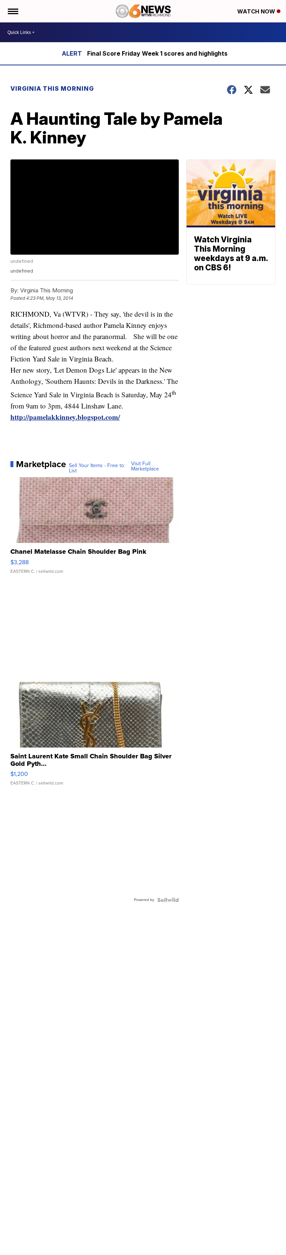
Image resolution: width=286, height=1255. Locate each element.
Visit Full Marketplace (145, 466)
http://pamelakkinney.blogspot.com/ (65, 417)
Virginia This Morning (52, 88)
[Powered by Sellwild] (168, 900)
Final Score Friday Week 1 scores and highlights (157, 53)
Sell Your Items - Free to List (96, 468)
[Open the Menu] (12, 11)
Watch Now (257, 11)
